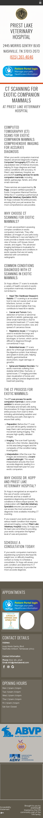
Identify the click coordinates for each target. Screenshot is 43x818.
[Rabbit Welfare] (21, 745)
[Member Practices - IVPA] (10, 621)
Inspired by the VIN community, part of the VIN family (30, 812)
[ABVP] (21, 731)
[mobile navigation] (39, 3)
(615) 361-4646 (21, 57)
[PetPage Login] (21, 71)
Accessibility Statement (5, 808)
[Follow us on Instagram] (8, 666)
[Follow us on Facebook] (4, 666)
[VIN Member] (27, 621)
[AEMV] (21, 757)
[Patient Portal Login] (21, 605)
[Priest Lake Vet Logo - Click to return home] (21, 14)
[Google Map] (12, 666)
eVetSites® (36, 808)
